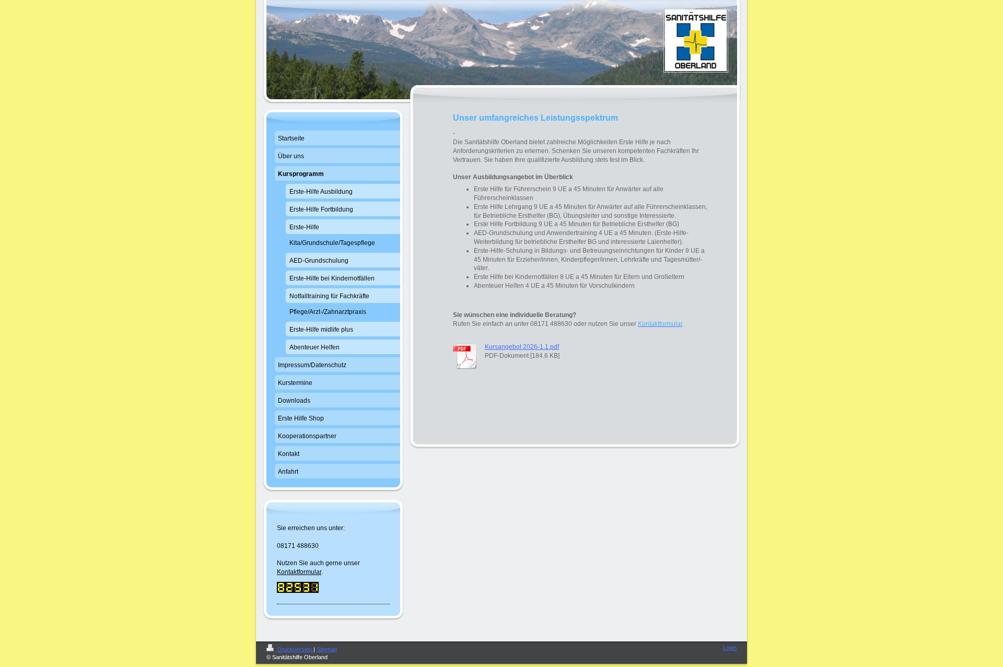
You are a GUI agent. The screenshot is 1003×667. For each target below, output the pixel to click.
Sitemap (327, 649)
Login (730, 648)
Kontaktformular (299, 572)
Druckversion (294, 649)
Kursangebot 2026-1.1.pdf (522, 346)
